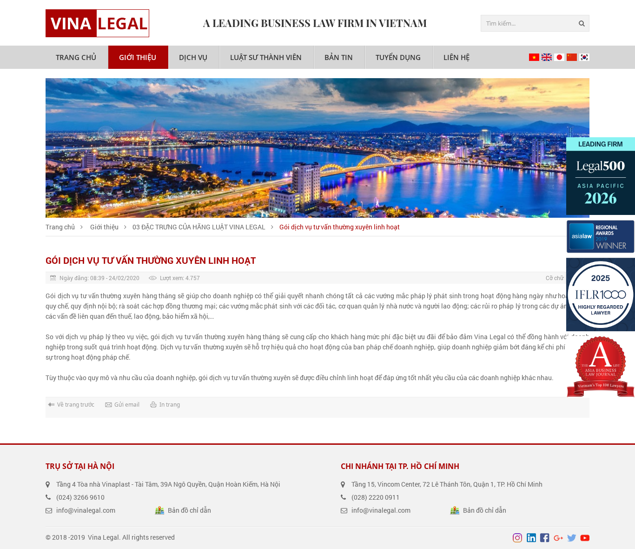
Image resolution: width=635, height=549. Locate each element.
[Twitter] (571, 537)
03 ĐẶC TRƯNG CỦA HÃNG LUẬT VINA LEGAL (198, 226)
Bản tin (338, 57)
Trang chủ (76, 57)
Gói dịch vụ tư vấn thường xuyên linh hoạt (339, 226)
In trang (169, 404)
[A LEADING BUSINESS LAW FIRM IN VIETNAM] (97, 23)
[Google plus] (557, 537)
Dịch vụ (193, 57)
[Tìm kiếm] (581, 23)
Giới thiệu (137, 57)
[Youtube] (584, 537)
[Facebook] (544, 537)
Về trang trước (75, 404)
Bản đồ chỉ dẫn (189, 510)
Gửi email (126, 404)
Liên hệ (456, 57)
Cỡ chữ (554, 277)
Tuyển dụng (398, 57)
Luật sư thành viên (266, 57)
